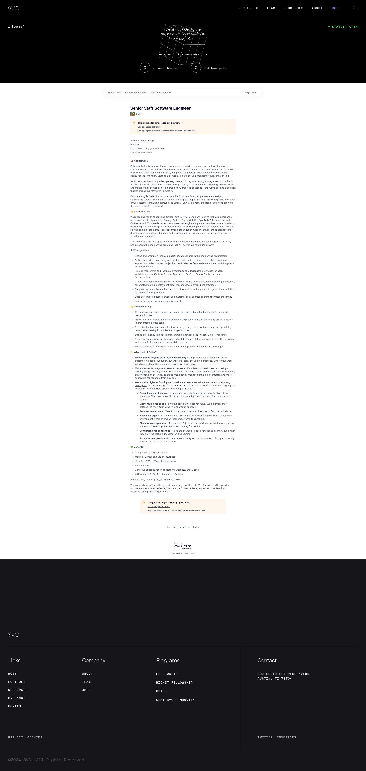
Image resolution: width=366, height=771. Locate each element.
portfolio (18, 682)
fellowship (167, 674)
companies (135, 92)
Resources (294, 8)
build (161, 691)
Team (270, 8)
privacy (15, 737)
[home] (13, 8)
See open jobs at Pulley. (149, 127)
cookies (34, 737)
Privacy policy (176, 553)
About (317, 8)
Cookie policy (189, 553)
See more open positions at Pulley (183, 527)
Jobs (335, 8)
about (87, 673)
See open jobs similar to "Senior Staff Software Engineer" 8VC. (167, 130)
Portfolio (248, 8)
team (86, 682)
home (12, 673)
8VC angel (18, 698)
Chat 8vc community (175, 700)
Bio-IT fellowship (174, 682)
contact (15, 706)
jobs (114, 92)
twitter (265, 737)
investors (286, 737)
